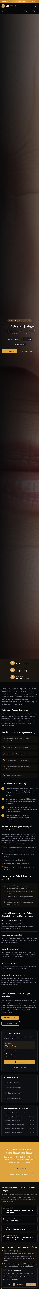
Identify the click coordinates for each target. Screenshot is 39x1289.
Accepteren (31, 1284)
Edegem (19, 11)
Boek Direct (11, 351)
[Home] (2, 11)
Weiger (8, 1284)
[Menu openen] (36, 6)
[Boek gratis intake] (34, 1)
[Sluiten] (34, 1270)
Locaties (12, 11)
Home (6, 11)
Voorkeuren (20, 1284)
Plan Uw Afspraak (21, 1168)
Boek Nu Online (11, 1017)
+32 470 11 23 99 (29, 351)
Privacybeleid (6, 1279)
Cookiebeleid (14, 1279)
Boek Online (20, 1062)
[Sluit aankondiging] (37, 2)
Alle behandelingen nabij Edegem (19, 1174)
